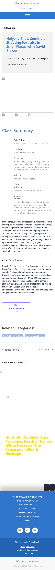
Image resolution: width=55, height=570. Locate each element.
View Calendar (27, 8)
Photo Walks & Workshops (27, 497)
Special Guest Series (35, 336)
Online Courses (27, 512)
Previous (46, 487)
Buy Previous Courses (27, 516)
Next (52, 487)
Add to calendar (16, 308)
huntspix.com (27, 553)
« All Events (8, 27)
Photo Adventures (27, 501)
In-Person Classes (27, 504)
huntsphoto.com (28, 546)
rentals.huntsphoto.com (27, 550)
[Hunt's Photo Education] (27, 3)
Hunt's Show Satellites (12, 336)
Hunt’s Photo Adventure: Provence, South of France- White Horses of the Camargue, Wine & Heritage (26, 445)
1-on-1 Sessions (27, 508)
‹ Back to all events (14, 362)
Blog (27, 520)
